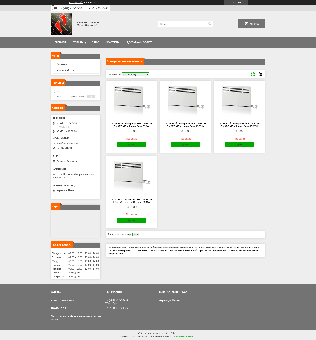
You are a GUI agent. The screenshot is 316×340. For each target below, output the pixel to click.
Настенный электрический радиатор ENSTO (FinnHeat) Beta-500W (131, 125)
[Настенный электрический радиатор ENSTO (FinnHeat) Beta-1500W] (239, 100)
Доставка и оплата (139, 42)
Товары (78, 42)
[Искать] (209, 24)
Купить (131, 144)
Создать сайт (76, 2)
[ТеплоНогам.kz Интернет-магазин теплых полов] (61, 24)
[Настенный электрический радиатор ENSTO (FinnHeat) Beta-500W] (131, 100)
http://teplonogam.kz (67, 143)
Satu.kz (174, 333)
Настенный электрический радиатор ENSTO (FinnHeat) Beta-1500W (239, 125)
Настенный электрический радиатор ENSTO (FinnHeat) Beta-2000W (131, 200)
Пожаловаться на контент (184, 336)
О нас (95, 42)
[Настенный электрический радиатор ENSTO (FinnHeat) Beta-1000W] (185, 100)
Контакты (113, 42)
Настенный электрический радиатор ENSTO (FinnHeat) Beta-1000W (185, 125)
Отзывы (62, 64)
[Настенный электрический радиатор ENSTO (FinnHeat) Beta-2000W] (131, 176)
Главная (60, 42)
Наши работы (65, 70)
